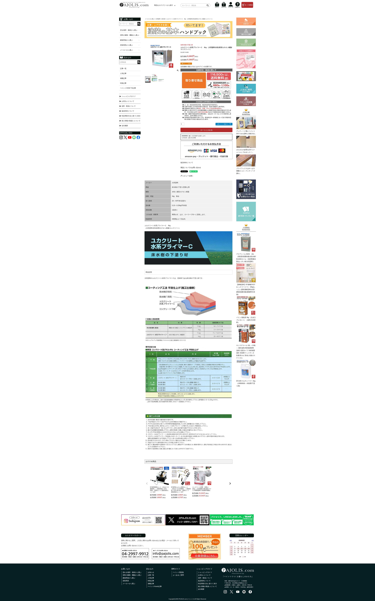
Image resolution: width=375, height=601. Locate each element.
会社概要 (125, 125)
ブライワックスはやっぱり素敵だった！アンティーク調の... (245, 171)
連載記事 (123, 78)
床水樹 (163, 19)
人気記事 (123, 73)
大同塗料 (158, 19)
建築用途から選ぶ (129, 578)
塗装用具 (126, 581)
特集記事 (123, 83)
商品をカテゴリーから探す (163, 5)
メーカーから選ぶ (149, 19)
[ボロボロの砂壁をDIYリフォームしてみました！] (246, 147)
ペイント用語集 (178, 572)
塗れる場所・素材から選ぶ (132, 572)
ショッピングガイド (129, 96)
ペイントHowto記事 (155, 586)
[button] (147, 483)
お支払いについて (128, 101)
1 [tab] (186, 40)
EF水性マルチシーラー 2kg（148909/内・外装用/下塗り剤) (245, 383)
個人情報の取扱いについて (131, 121)
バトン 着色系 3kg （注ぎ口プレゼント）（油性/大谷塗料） (246, 320)
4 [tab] (190, 40)
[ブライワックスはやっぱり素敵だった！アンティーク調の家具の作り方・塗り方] (246, 166)
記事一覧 (123, 68)
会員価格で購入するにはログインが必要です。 (196, 66)
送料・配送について (129, 106)
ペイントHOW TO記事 (128, 88)
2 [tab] (187, 40)
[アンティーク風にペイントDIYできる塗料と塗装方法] (246, 128)
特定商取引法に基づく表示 (131, 116)
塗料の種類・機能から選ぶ (132, 575)
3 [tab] (189, 40)
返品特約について (128, 111)
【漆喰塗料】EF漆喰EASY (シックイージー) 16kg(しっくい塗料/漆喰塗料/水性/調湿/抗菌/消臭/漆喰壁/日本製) (245, 289)
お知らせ (151, 572)
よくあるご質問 (178, 575)
